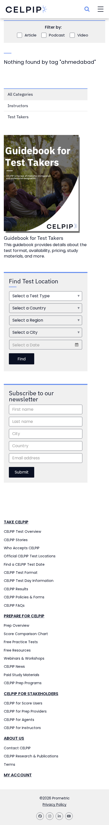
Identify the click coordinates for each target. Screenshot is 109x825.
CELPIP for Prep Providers (25, 711)
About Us (14, 738)
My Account (18, 775)
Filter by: (53, 27)
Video (82, 35)
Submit (22, 472)
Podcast (57, 35)
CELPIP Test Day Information (28, 580)
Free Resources (17, 650)
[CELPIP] (26, 9)
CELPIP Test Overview (22, 531)
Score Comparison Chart (26, 633)
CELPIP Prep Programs (23, 682)
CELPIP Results (16, 589)
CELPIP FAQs (14, 605)
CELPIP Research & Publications (31, 756)
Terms (9, 764)
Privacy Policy (54, 804)
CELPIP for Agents (19, 719)
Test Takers (18, 116)
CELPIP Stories (16, 539)
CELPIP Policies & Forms (24, 597)
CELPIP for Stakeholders (31, 694)
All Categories (20, 94)
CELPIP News (14, 666)
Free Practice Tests (21, 641)
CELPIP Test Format (21, 572)
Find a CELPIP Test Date (24, 564)
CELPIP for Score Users (23, 703)
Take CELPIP (16, 522)
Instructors (18, 105)
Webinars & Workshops (24, 658)
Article (31, 35)
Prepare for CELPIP (24, 616)
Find (21, 359)
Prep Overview (16, 625)
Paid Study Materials (21, 674)
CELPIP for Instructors (22, 727)
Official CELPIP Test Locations (30, 556)
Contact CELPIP (17, 748)
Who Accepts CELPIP (22, 548)
